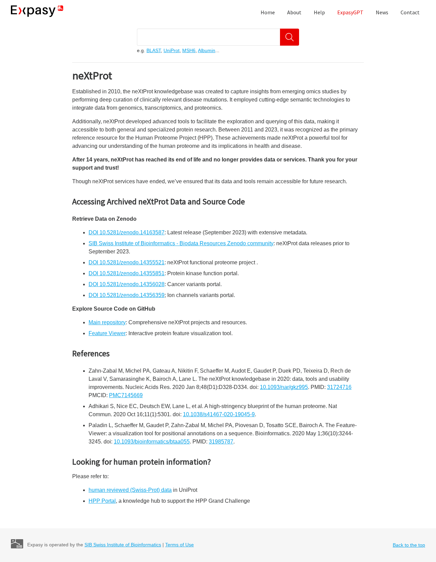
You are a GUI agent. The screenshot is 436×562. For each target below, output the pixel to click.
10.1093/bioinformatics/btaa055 (152, 441)
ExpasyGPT (350, 12)
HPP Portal (102, 501)
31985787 (221, 441)
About (294, 12)
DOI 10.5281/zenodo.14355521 (127, 262)
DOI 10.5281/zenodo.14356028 (127, 284)
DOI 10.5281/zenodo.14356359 (127, 295)
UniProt (172, 50)
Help (319, 12)
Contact (410, 12)
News (382, 12)
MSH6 (189, 50)
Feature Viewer (107, 333)
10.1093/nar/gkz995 (284, 387)
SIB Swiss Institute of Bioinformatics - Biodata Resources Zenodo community (181, 243)
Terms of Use (179, 544)
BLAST (153, 50)
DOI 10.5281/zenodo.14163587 (127, 232)
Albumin (206, 50)
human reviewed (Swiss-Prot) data (130, 490)
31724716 (339, 387)
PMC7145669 (126, 395)
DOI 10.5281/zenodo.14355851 (127, 273)
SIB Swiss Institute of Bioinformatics (122, 544)
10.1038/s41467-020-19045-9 (219, 414)
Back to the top (409, 545)
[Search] (289, 37)
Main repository (107, 322)
